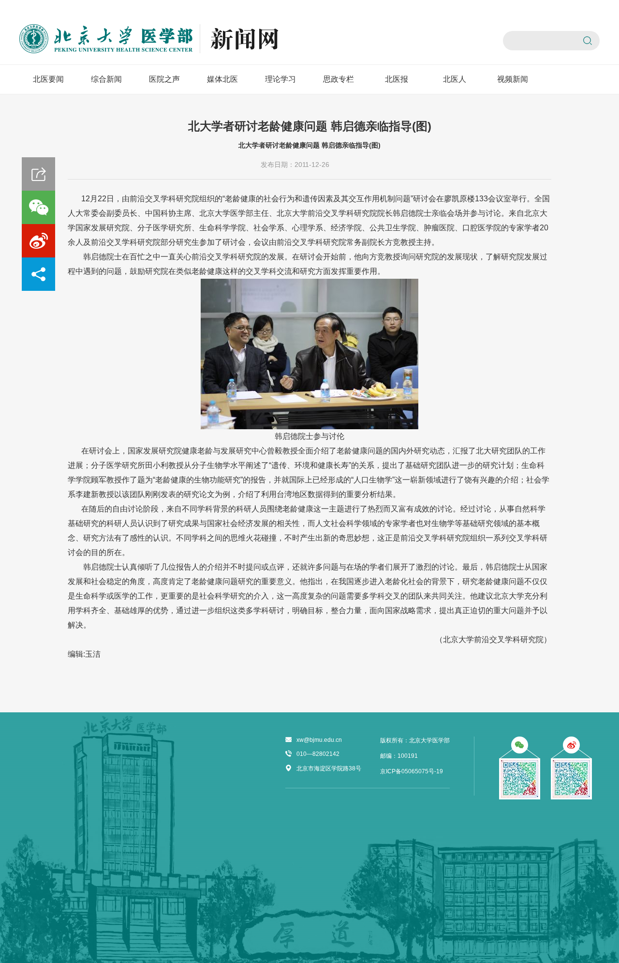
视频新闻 (512, 79)
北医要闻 (48, 79)
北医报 (396, 79)
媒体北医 (222, 79)
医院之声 (164, 79)
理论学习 (280, 79)
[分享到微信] (38, 207)
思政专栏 (338, 79)
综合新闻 (106, 79)
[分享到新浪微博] (38, 240)
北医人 (454, 79)
